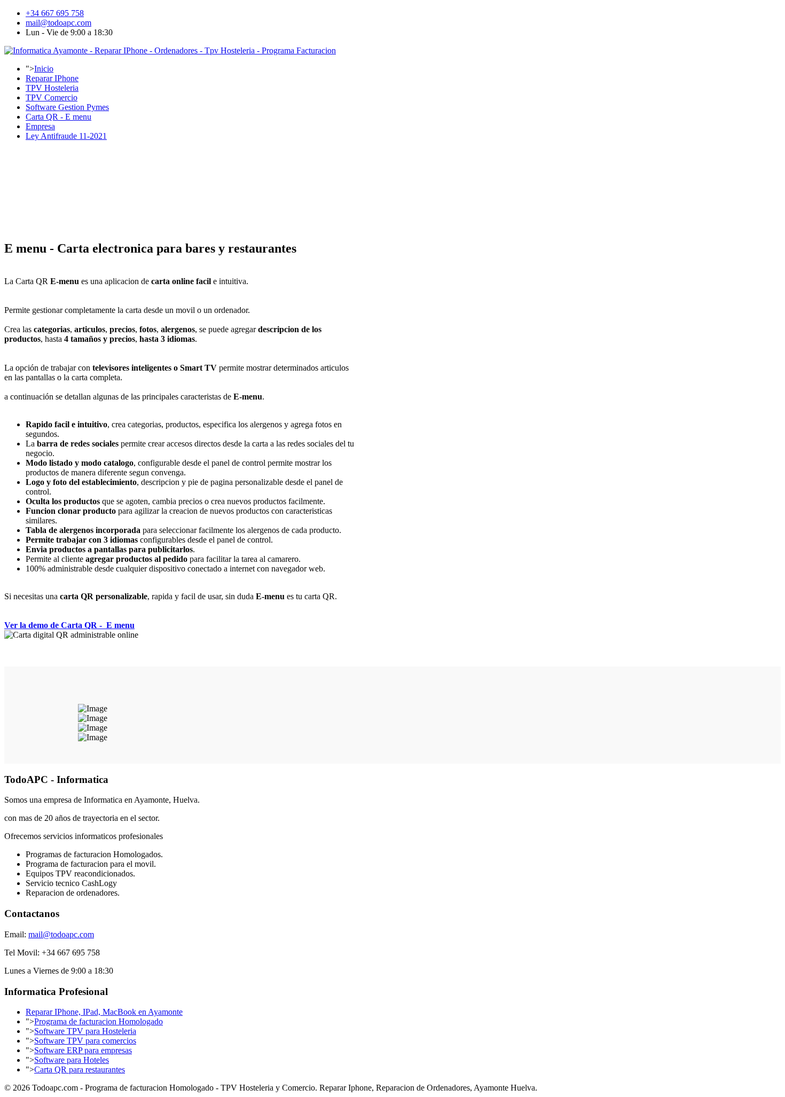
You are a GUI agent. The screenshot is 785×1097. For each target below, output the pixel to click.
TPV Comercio (51, 97)
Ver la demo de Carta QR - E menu (69, 625)
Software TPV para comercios (85, 1040)
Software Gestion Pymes (67, 107)
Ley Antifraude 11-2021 (66, 135)
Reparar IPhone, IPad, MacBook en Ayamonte (104, 1011)
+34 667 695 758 (55, 13)
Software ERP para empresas (83, 1050)
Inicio (43, 68)
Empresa (40, 126)
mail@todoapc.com (58, 22)
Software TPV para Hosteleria (85, 1031)
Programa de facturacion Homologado (98, 1021)
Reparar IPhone (52, 78)
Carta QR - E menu (58, 116)
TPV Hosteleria (52, 87)
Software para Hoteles (71, 1059)
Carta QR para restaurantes (79, 1069)
